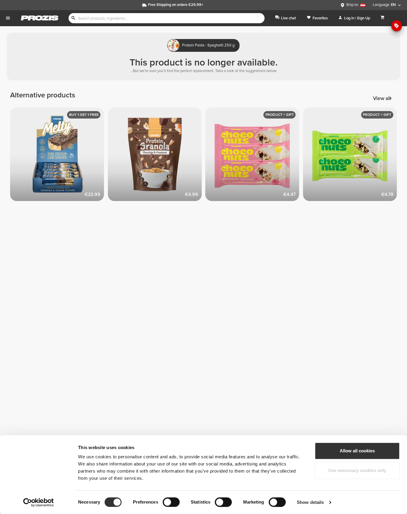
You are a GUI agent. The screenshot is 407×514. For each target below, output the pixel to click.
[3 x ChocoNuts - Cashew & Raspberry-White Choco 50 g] (254, 156)
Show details (310, 502)
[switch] (171, 502)
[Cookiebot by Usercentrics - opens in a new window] (39, 502)
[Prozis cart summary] (382, 18)
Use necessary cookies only (357, 470)
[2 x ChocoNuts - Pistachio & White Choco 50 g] (352, 156)
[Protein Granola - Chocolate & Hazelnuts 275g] (157, 156)
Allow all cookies (357, 450)
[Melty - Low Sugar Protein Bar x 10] (59, 156)
